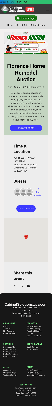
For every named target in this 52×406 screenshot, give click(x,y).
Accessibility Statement (36, 375)
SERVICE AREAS (34, 344)
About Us (6, 328)
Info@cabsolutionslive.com (25, 388)
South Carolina (32, 347)
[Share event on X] (21, 286)
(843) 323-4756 (26, 390)
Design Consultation (11, 354)
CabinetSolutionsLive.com (26, 304)
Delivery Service (9, 349)
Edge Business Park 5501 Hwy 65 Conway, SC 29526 (26, 394)
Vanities (30, 333)
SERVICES (8, 344)
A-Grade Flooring (33, 328)
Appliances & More (34, 336)
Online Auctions (9, 333)
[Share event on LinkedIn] (28, 286)
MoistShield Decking (34, 331)
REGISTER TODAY (26, 128)
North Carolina (32, 349)
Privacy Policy (33, 372)
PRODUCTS (32, 323)
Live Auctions (8, 331)
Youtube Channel (10, 375)
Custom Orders (9, 356)
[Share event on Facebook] (15, 286)
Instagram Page (9, 372)
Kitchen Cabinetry (34, 326)
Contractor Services (11, 352)
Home (5, 326)
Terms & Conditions (34, 370)
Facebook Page (9, 370)
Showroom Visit (9, 347)
